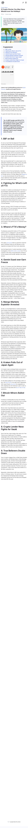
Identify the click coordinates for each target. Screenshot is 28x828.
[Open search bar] (23, 2)
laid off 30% (8, 382)
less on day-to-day (20, 387)
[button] (26, 3)
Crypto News (4, 7)
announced (9, 242)
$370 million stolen (15, 251)
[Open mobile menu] (26, 3)
